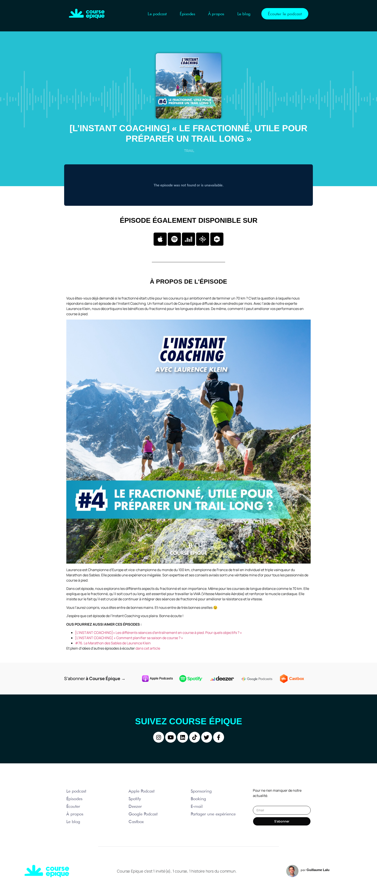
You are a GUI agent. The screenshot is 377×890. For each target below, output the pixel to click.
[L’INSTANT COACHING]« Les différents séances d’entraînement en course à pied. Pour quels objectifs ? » (158, 632)
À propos (216, 13)
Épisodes (187, 13)
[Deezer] (188, 239)
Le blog (243, 13)
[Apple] (160, 239)
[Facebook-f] (218, 737)
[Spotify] (174, 239)
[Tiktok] (194, 737)
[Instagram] (158, 737)
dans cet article (147, 648)
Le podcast (157, 13)
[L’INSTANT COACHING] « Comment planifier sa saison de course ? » (129, 637)
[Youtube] (170, 737)
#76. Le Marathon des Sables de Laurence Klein (113, 643)
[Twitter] (206, 737)
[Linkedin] (182, 737)
